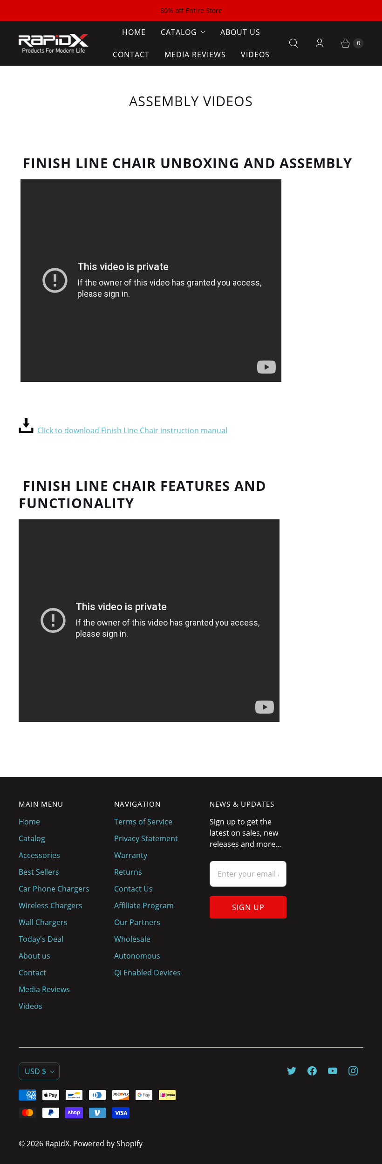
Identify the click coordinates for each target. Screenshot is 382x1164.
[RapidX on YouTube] (332, 1070)
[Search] (293, 43)
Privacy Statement (146, 838)
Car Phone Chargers (54, 889)
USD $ (35, 1071)
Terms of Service (143, 822)
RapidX (57, 1143)
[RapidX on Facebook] (312, 1070)
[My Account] (320, 43)
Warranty (130, 855)
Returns (128, 872)
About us (240, 32)
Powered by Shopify (108, 1143)
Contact (131, 54)
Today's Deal (41, 939)
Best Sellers (39, 872)
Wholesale (132, 939)
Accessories (39, 855)
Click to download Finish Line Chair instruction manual (132, 430)
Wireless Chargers (50, 905)
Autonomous (137, 956)
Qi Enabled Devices (147, 972)
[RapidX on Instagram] (353, 1070)
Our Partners (137, 922)
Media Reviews (195, 54)
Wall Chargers (43, 922)
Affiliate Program (144, 905)
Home (134, 32)
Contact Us (133, 889)
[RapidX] (54, 43)
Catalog (179, 32)
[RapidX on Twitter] (291, 1070)
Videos (255, 54)
